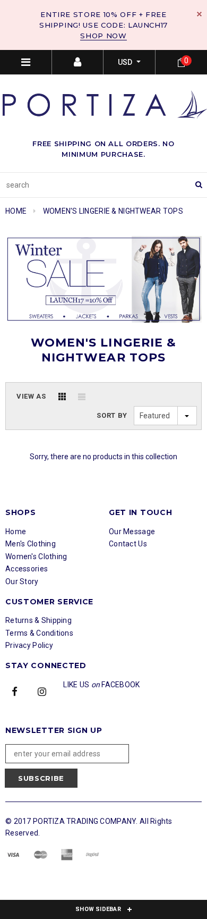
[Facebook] (14, 691)
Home (16, 211)
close (199, 14)
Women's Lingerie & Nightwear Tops (113, 211)
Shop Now (103, 35)
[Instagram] (41, 691)
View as (31, 396)
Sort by (112, 415)
